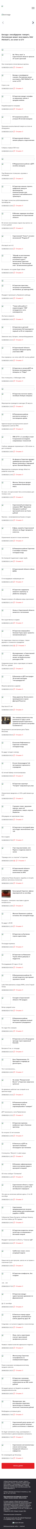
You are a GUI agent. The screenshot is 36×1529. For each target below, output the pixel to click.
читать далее (18, 1466)
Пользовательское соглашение (12, 1514)
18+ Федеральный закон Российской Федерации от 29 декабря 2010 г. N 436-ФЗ (17, 1518)
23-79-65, (13, 1493)
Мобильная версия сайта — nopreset (14, 1526)
